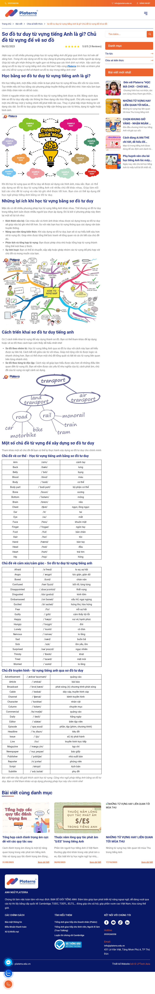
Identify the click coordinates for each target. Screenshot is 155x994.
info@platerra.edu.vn (123, 3)
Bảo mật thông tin (13, 922)
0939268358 (13, 3)
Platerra (71, 66)
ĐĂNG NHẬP (145, 3)
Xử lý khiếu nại (12, 931)
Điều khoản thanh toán (15, 927)
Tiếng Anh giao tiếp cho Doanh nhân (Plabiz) (75, 922)
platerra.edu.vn (23, 963)
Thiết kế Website (121, 963)
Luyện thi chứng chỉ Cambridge (69, 935)
